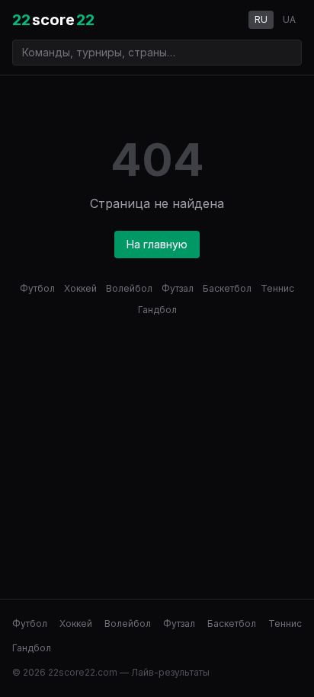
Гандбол (157, 309)
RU (261, 19)
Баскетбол (227, 288)
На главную (157, 244)
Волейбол (129, 288)
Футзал (178, 288)
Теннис (277, 288)
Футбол (37, 288)
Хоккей (80, 288)
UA (289, 19)
